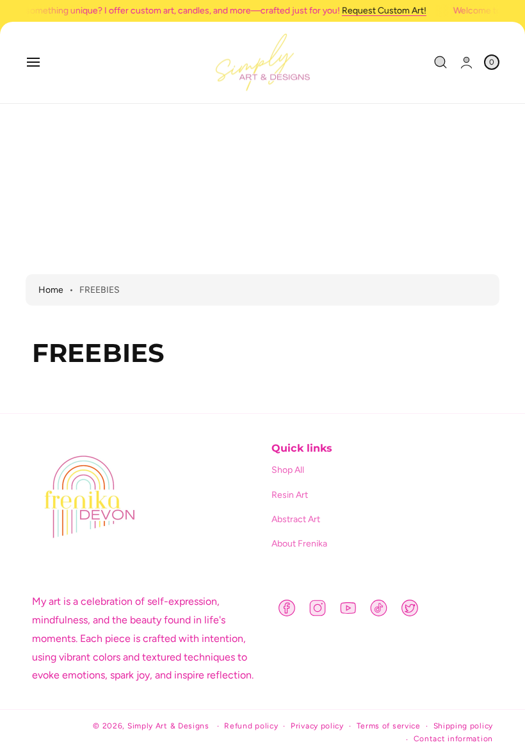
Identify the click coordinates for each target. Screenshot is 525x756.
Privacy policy (317, 725)
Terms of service (389, 725)
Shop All (287, 469)
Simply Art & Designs (168, 725)
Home (50, 289)
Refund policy (251, 725)
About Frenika (299, 543)
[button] (33, 62)
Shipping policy (463, 725)
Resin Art (289, 494)
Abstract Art (295, 519)
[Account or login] (466, 62)
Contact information (453, 738)
